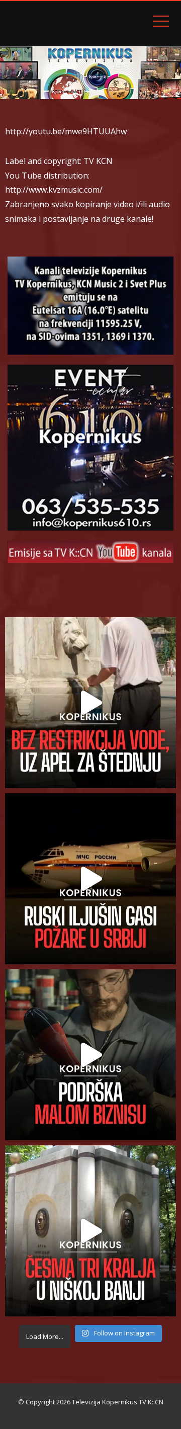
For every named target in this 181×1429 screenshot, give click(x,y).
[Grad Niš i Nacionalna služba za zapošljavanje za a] (90, 1054)
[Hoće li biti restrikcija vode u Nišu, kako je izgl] (90, 1230)
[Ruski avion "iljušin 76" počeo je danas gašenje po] (90, 878)
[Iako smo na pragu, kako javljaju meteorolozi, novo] (90, 702)
